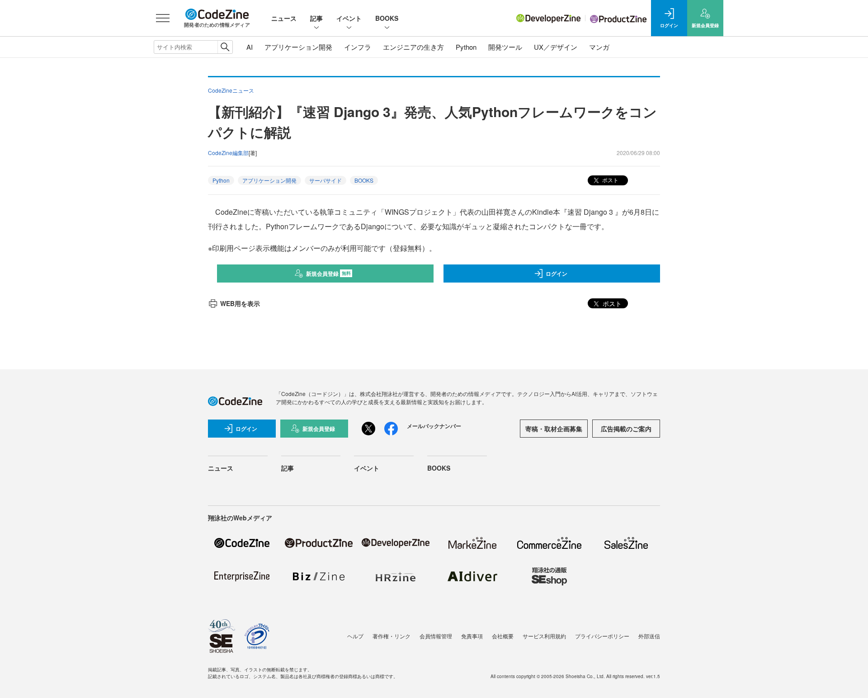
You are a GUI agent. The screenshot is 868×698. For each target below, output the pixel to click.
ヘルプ (355, 636)
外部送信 (649, 636)
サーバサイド (325, 180)
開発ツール (505, 47)
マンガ (599, 47)
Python (466, 47)
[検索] (224, 47)
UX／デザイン (555, 47)
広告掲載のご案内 (626, 428)
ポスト (609, 180)
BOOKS (386, 18)
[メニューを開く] (163, 18)
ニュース (284, 18)
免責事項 (472, 636)
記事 (316, 18)
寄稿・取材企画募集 (553, 428)
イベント (349, 18)
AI (249, 47)
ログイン (556, 273)
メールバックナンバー (434, 426)
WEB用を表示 (240, 303)
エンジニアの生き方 (413, 47)
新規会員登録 (328, 273)
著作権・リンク (391, 636)
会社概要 (503, 636)
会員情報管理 (436, 636)
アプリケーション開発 (298, 47)
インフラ (357, 47)
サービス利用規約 (544, 636)
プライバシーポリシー (602, 636)
